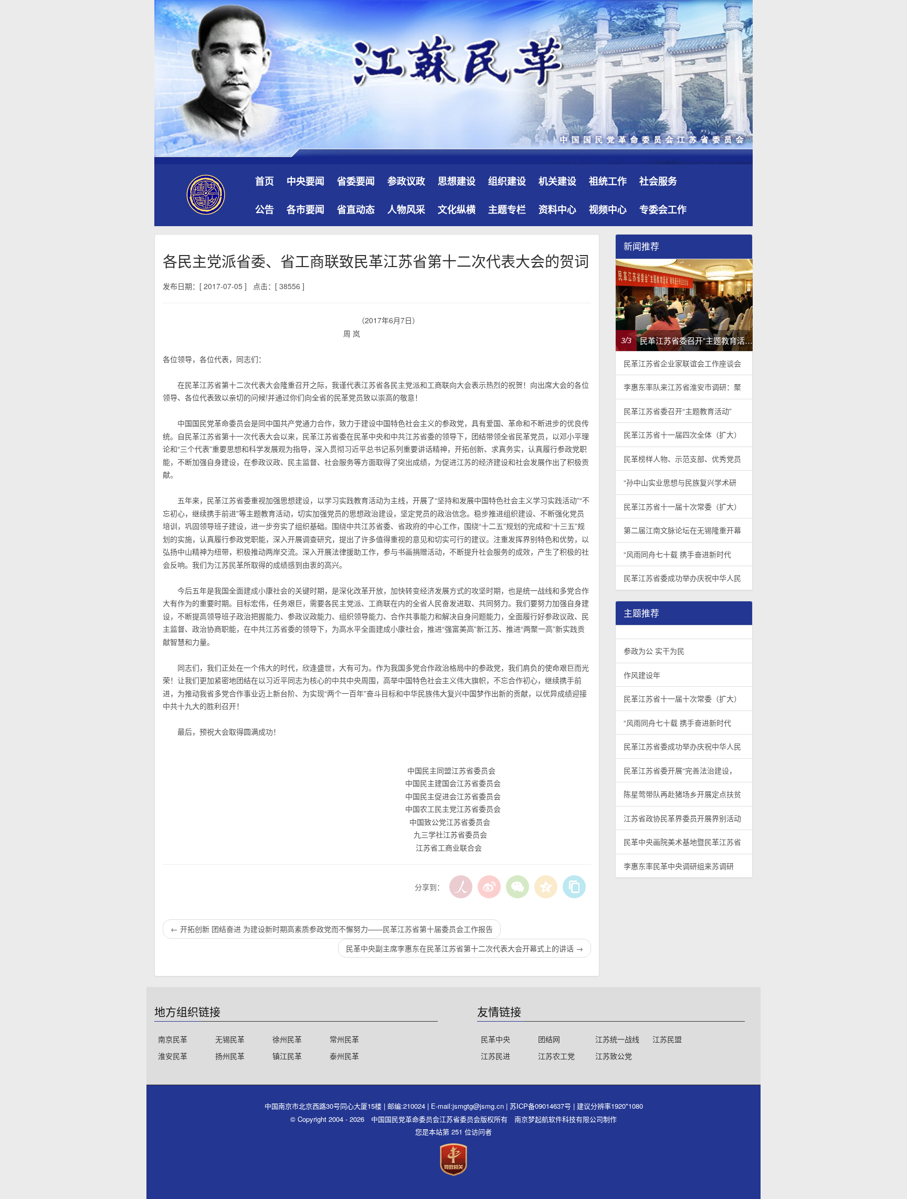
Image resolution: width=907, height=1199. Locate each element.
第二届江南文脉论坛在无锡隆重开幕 (682, 530)
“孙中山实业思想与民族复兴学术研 (680, 482)
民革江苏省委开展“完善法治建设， (680, 770)
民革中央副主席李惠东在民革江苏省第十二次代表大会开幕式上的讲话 (464, 948)
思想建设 (457, 181)
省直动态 (356, 209)
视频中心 (608, 209)
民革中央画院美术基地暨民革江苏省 (682, 841)
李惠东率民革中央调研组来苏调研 (679, 866)
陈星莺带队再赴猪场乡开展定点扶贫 (682, 794)
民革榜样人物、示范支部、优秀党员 (682, 458)
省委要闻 (356, 181)
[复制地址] (574, 886)
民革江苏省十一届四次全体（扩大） (682, 434)
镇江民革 (287, 1056)
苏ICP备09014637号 (541, 1106)
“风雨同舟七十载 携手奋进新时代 (677, 554)
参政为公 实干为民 (654, 650)
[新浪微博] (489, 886)
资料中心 (557, 209)
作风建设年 (642, 675)
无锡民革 (230, 1039)
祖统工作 (608, 181)
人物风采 (406, 209)
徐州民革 (287, 1039)
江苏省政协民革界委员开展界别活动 (682, 818)
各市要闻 (305, 209)
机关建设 (557, 181)
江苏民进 (495, 1056)
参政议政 (406, 181)
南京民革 (172, 1039)
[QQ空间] (545, 886)
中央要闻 (305, 181)
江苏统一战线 (617, 1039)
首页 (264, 181)
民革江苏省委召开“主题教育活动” (678, 411)
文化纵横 (457, 209)
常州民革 (344, 1039)
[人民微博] (460, 886)
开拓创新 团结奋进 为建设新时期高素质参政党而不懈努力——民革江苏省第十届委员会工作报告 (332, 929)
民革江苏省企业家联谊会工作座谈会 (682, 363)
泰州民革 (344, 1056)
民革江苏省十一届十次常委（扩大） (682, 506)
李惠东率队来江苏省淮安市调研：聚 (682, 386)
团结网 (549, 1039)
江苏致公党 (613, 1056)
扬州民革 (230, 1056)
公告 (264, 209)
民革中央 (495, 1039)
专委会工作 (663, 209)
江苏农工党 (556, 1056)
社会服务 (658, 181)
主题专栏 (507, 209)
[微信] (517, 886)
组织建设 (507, 181)
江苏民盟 (667, 1039)
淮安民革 (172, 1056)
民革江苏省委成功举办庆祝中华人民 (682, 577)
